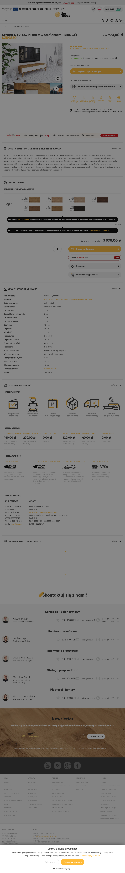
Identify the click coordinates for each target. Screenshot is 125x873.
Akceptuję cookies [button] (73, 862)
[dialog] (62, 436)
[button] (62, 868)
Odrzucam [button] (50, 862)
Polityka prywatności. (91, 855)
